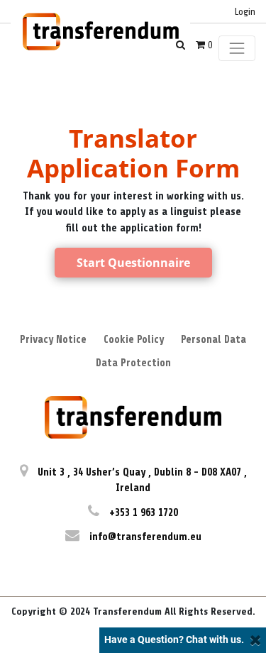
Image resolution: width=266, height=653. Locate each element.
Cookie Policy (134, 340)
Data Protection (133, 363)
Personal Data (213, 340)
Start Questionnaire (133, 262)
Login (245, 11)
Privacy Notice (53, 340)
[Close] (256, 640)
